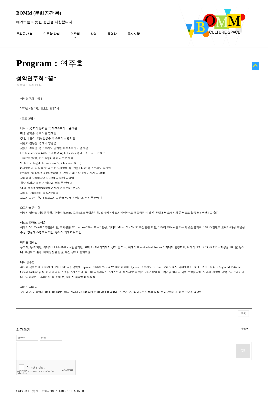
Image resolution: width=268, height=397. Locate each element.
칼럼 (93, 33)
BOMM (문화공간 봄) (38, 13)
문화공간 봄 (24, 33)
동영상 (112, 33)
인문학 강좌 (51, 33)
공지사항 (133, 33)
